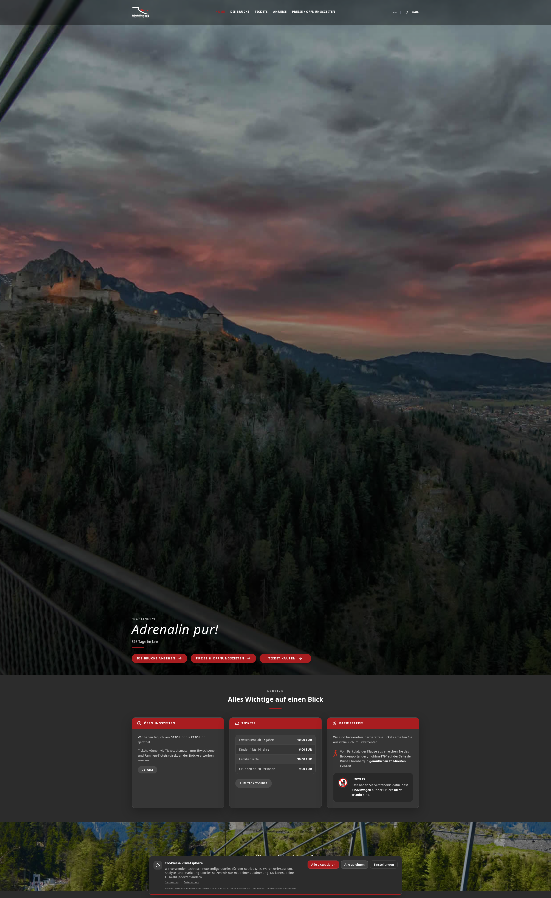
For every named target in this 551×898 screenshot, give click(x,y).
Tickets (261, 12)
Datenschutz (191, 882)
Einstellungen (384, 864)
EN (395, 12)
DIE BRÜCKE (240, 12)
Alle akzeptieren (323, 864)
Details (147, 769)
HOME (220, 12)
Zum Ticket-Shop (253, 783)
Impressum (171, 882)
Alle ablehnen (354, 864)
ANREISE (280, 12)
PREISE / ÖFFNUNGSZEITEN (314, 12)
